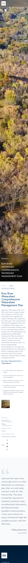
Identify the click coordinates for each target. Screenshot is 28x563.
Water (11, 285)
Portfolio (3, 285)
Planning (3, 424)
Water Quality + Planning (9, 436)
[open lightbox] (5, 404)
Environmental (5, 420)
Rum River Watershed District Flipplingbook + (11, 362)
